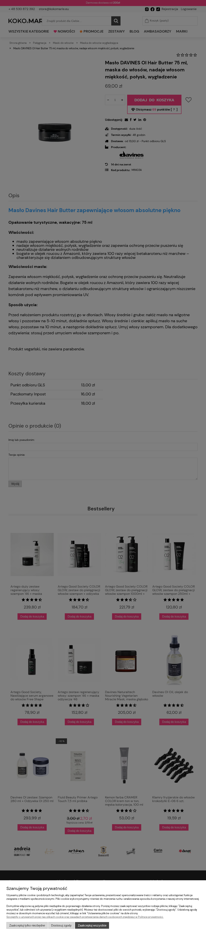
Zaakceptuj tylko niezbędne (27, 925)
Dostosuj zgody (61, 925)
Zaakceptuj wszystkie (92, 925)
